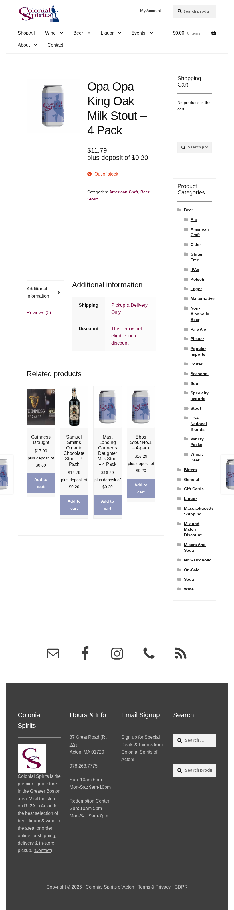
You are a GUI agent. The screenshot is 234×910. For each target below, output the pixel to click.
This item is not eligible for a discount (126, 335)
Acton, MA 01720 (87, 752)
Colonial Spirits (33, 776)
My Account (150, 10)
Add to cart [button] (40, 483)
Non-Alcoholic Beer (200, 314)
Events (138, 33)
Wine (50, 33)
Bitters (190, 469)
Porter (196, 364)
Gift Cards (194, 489)
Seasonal (200, 373)
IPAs (195, 269)
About (24, 45)
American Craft (123, 192)
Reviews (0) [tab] (39, 312)
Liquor (107, 33)
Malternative (203, 298)
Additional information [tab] (38, 292)
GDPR (181, 887)
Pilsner (197, 338)
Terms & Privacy (154, 887)
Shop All (26, 33)
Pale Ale (198, 329)
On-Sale (191, 569)
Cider (196, 244)
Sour (195, 383)
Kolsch (197, 279)
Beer (78, 33)
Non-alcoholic (197, 560)
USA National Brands (199, 424)
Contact (55, 45)
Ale (194, 219)
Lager (196, 288)
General (191, 479)
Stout (92, 199)
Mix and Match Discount (193, 529)
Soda (189, 579)
